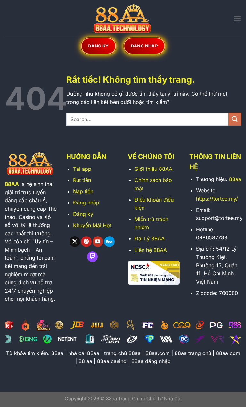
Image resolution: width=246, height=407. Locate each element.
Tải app (82, 169)
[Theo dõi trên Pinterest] (86, 241)
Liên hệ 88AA (151, 250)
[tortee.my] (123, 18)
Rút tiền (82, 180)
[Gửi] (234, 119)
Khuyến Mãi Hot (92, 225)
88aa (235, 179)
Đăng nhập (86, 202)
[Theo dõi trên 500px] (109, 241)
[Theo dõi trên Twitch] (92, 256)
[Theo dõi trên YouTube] (98, 241)
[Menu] (237, 18)
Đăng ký (83, 214)
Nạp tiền (83, 191)
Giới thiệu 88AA (153, 169)
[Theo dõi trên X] (75, 241)
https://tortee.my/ (217, 198)
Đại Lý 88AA (150, 238)
